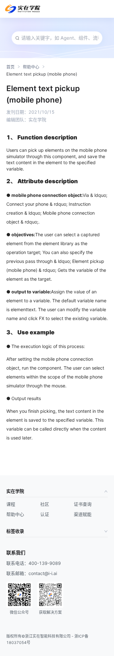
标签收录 (15, 531)
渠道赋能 (83, 514)
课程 (10, 504)
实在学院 (15, 491)
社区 (44, 504)
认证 (44, 514)
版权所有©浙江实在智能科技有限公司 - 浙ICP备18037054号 (47, 639)
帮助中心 (31, 66)
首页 (10, 66)
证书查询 (83, 504)
